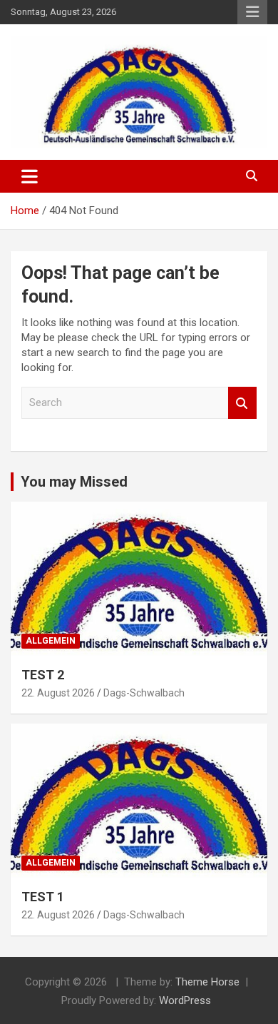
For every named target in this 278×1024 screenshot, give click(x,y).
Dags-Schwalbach (144, 693)
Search (242, 403)
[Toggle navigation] (29, 176)
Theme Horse (207, 981)
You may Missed (74, 481)
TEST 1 (42, 896)
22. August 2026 (58, 693)
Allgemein (51, 641)
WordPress (185, 1000)
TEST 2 (42, 674)
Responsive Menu (252, 12)
